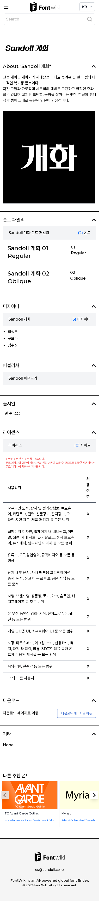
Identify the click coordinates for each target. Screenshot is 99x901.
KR (84, 7)
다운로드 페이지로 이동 (76, 713)
